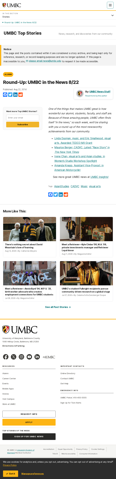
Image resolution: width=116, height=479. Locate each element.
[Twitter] (10, 94)
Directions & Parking (13, 346)
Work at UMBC (9, 404)
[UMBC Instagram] (21, 356)
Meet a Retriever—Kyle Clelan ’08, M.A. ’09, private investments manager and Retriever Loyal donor (85, 247)
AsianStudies (61, 186)
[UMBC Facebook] (5, 356)
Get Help (64, 383)
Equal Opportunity (66, 449)
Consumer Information (88, 454)
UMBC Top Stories (22, 33)
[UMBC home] (11, 5)
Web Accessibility (69, 454)
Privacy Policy (10, 465)
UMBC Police (66, 397)
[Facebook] (5, 94)
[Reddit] (20, 94)
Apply (29, 422)
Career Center (9, 378)
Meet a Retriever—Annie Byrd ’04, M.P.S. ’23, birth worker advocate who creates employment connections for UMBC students (29, 291)
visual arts (95, 186)
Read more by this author (96, 96)
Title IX (56, 454)
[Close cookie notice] (112, 461)
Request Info (29, 414)
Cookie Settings (98, 449)
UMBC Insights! (99, 176)
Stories (5, 394)
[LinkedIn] (15, 94)
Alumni (8, 74)
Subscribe (22, 124)
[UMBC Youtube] (29, 356)
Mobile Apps (8, 388)
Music (84, 186)
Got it (12, 473)
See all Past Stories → (58, 307)
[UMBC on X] (13, 356)
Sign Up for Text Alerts (70, 402)
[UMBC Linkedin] (37, 356)
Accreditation (48, 449)
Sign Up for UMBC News (29, 436)
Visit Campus (8, 399)
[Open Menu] (110, 5)
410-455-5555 (79, 397)
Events (5, 383)
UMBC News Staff (99, 91)
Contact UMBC (67, 378)
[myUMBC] (49, 357)
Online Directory (67, 373)
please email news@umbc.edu (45, 60)
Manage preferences (32, 473)
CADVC (75, 186)
